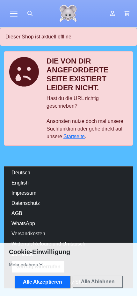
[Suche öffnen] (30, 14)
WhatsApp (23, 223)
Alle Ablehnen (98, 281)
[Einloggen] (112, 13)
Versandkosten (28, 233)
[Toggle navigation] (13, 14)
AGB (16, 213)
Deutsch (20, 172)
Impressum (23, 193)
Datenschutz (25, 203)
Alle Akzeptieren (42, 282)
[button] (126, 13)
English (20, 182)
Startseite (74, 136)
